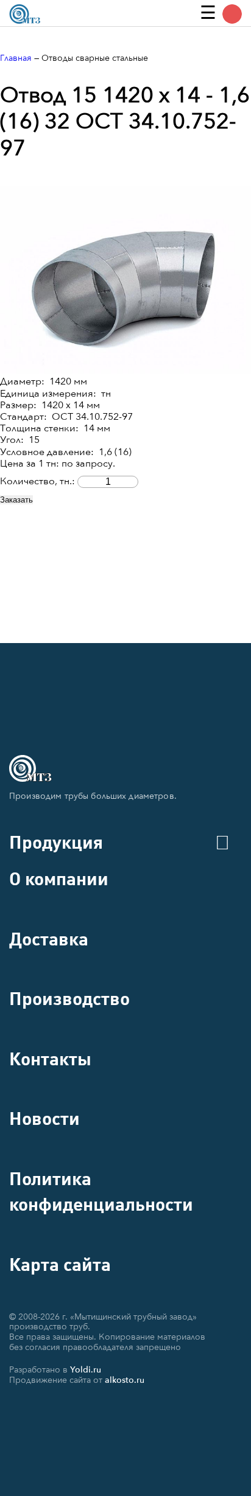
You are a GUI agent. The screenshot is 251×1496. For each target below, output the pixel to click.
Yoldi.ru (85, 1370)
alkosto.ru (124, 1380)
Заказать (16, 499)
